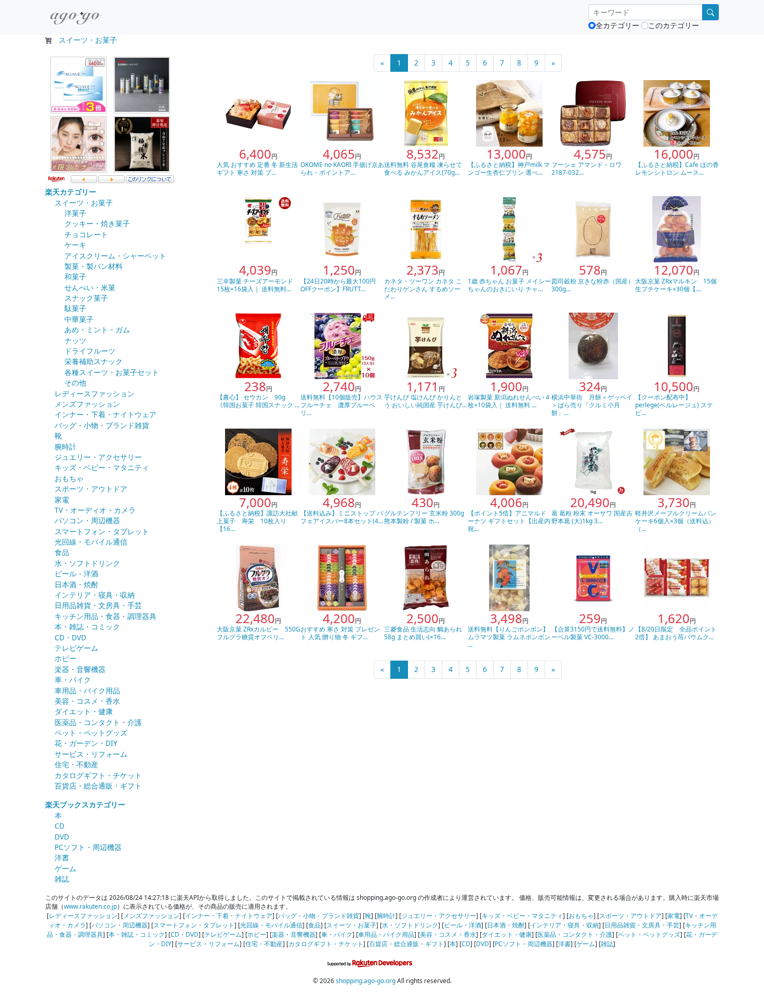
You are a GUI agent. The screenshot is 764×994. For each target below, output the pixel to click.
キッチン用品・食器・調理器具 (105, 616)
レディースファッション (95, 393)
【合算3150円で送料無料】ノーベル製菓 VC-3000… (593, 633)
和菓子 (75, 276)
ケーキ (75, 245)
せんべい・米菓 (89, 287)
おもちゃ (69, 478)
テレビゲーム (76, 648)
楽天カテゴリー (70, 192)
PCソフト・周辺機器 (88, 847)
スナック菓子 (86, 298)
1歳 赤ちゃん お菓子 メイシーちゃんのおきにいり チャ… (509, 285)
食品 (62, 552)
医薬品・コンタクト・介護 (98, 722)
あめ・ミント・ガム (97, 329)
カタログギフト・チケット (98, 775)
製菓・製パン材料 (93, 266)
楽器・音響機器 (80, 669)
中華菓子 (79, 319)
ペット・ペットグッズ (91, 733)
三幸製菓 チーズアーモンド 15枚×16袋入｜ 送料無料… (255, 285)
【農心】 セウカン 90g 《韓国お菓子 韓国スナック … (258, 401)
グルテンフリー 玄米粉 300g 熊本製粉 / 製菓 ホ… (424, 517)
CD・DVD (70, 637)
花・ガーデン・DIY (86, 743)
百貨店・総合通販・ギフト (98, 786)
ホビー (65, 658)
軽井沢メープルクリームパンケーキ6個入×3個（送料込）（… (675, 521)
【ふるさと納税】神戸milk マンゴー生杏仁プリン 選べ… (509, 168)
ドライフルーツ (89, 351)
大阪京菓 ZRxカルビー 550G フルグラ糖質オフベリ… (258, 633)
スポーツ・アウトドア (91, 489)
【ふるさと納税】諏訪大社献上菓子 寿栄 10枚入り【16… (257, 521)
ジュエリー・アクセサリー (98, 457)
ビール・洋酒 (76, 573)
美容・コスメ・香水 (87, 701)
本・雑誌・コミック (87, 626)
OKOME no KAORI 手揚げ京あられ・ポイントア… (342, 168)
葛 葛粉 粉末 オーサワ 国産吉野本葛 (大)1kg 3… (592, 517)
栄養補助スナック (93, 361)
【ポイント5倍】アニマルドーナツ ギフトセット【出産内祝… (509, 521)
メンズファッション (87, 404)
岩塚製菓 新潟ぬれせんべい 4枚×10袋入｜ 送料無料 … (508, 401)
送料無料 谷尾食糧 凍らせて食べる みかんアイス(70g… (423, 168)
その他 (75, 383)
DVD (62, 837)
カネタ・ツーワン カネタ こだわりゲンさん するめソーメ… (423, 289)
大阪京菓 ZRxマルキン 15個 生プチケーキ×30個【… (676, 285)
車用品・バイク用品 (87, 690)
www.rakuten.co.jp (90, 906)
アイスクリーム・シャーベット (115, 256)
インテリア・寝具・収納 (95, 595)
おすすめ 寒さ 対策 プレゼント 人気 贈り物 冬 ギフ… (340, 633)
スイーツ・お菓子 (88, 40)
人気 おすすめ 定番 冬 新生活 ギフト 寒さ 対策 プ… (257, 168)
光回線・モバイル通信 (91, 542)
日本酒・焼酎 (76, 584)
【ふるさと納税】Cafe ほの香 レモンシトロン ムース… (677, 168)
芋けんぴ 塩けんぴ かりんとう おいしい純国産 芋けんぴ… (425, 401)
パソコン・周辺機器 (87, 520)
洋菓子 (75, 213)
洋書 (62, 857)
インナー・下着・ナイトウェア (105, 414)
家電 (62, 500)
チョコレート (86, 234)
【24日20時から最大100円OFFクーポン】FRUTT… (338, 285)
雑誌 (62, 879)
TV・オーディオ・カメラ (95, 510)
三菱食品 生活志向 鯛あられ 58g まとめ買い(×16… (423, 633)
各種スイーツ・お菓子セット (111, 372)
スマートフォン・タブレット (102, 531)
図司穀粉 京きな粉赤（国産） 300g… (592, 285)
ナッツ (75, 340)
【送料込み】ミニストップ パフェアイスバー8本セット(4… (341, 517)
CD (59, 826)
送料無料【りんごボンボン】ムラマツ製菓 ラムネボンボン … (509, 637)
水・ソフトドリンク (87, 563)
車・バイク (73, 680)
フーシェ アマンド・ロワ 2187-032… (586, 168)
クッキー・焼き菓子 (97, 223)
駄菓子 (75, 308)
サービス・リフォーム (91, 754)
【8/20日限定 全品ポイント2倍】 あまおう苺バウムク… (676, 633)
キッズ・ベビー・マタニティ (102, 467)
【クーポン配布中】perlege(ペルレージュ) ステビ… (674, 405)
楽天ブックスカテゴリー (85, 804)
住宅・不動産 (76, 764)
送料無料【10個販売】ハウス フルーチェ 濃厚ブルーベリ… (344, 405)
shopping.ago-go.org (366, 980)
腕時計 (65, 446)
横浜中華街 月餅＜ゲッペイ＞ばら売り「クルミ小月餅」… (592, 405)
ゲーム (65, 868)
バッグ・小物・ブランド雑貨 (102, 425)
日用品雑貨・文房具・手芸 (98, 605)
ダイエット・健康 (84, 711)
